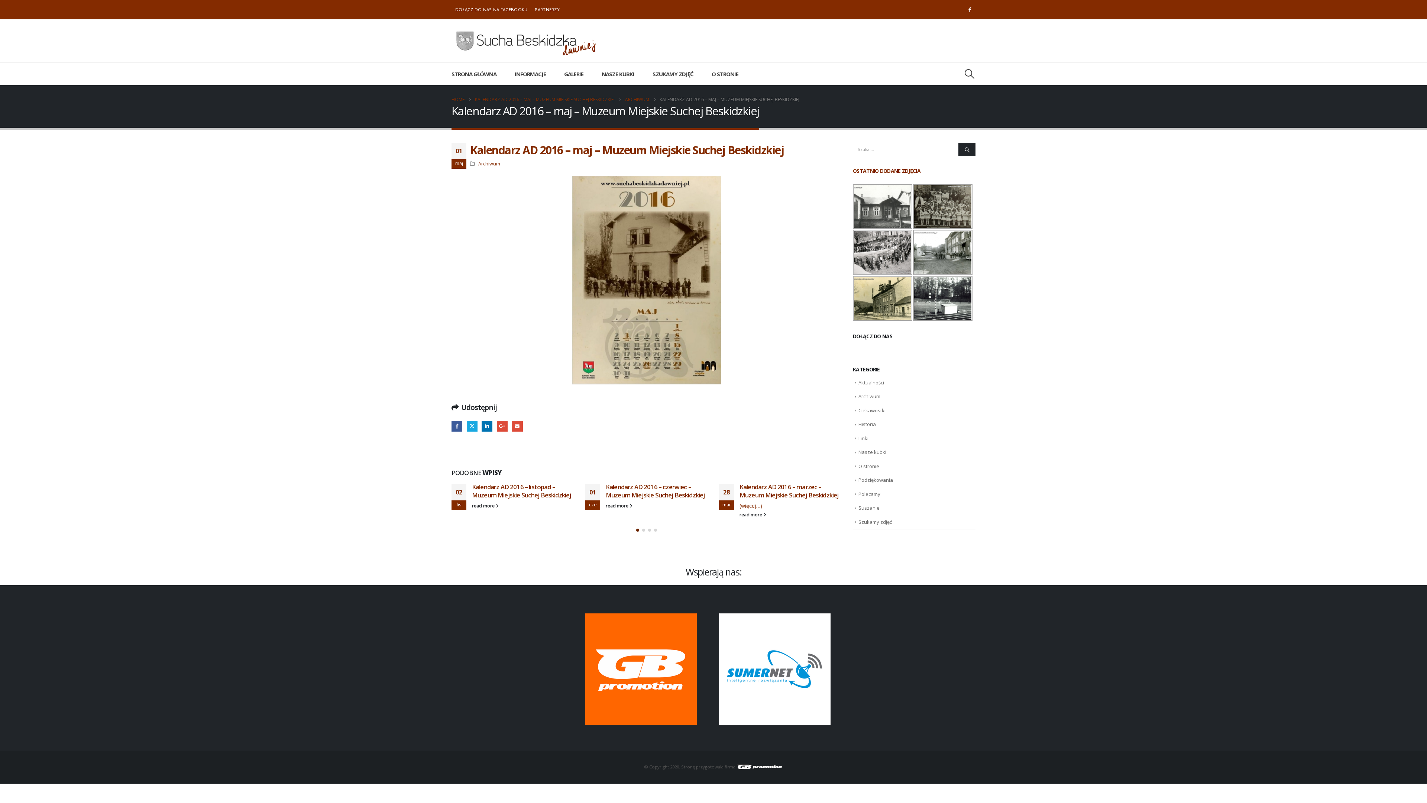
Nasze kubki (618, 74)
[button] (969, 74)
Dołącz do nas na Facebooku (491, 9)
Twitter (472, 426)
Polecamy (869, 494)
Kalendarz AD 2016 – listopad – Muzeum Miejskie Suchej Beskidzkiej (521, 491)
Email (517, 426)
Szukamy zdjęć (673, 74)
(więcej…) (751, 505)
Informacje (530, 74)
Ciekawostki (872, 410)
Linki (863, 438)
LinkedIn (487, 426)
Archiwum (489, 164)
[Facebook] (970, 9)
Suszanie (869, 507)
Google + (502, 426)
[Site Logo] (526, 41)
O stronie (725, 74)
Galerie (573, 74)
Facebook (457, 426)
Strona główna (474, 74)
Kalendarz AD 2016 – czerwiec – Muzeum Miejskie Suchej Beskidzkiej (655, 491)
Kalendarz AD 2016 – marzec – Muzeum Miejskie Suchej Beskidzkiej (789, 491)
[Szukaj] (966, 149)
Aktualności (871, 382)
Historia (867, 424)
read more (484, 506)
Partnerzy (547, 9)
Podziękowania (875, 480)
